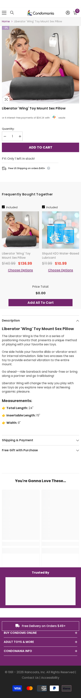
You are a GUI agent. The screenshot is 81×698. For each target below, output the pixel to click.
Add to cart (40, 147)
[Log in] (67, 12)
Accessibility (50, 677)
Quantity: (8, 129)
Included (12, 207)
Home (6, 21)
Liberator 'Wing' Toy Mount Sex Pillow (34, 108)
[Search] (12, 12)
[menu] (4, 12)
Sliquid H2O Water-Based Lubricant (60, 255)
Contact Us (30, 677)
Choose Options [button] (20, 270)
